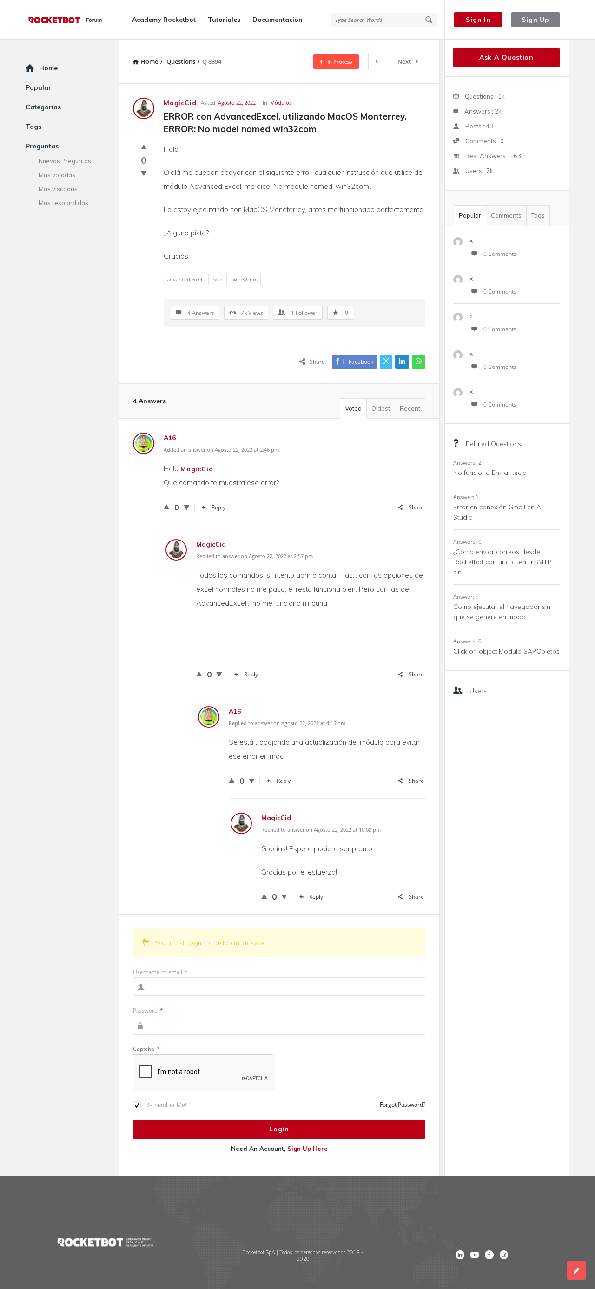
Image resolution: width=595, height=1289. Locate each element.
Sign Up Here (307, 1148)
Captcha (146, 1049)
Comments (506, 215)
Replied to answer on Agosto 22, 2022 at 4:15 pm (287, 723)
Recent (410, 408)
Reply (218, 507)
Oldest (380, 408)
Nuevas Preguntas (65, 161)
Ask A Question (506, 57)
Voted (353, 408)
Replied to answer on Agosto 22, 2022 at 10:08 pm (321, 829)
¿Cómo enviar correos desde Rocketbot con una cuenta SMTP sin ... (502, 562)
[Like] (144, 146)
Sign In (478, 19)
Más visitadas (58, 189)
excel (218, 279)
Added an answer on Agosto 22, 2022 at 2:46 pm (221, 449)
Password (148, 1011)
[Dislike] (144, 173)
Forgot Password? (402, 1105)
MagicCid (196, 469)
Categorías (43, 107)
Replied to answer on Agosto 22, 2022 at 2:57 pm (254, 556)
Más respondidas (63, 203)
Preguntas (42, 146)
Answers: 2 (467, 463)
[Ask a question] (576, 1270)
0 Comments (499, 254)
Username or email (160, 972)
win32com (245, 279)
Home (48, 68)
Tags (538, 215)
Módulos (280, 102)
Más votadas (57, 175)
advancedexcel (184, 279)
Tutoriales (224, 19)
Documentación (277, 19)
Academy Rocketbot (164, 19)
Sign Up (535, 19)
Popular (470, 215)
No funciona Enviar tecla (490, 472)
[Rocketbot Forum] (72, 20)
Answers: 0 (467, 542)
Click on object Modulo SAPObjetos (506, 651)
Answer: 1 (466, 497)
